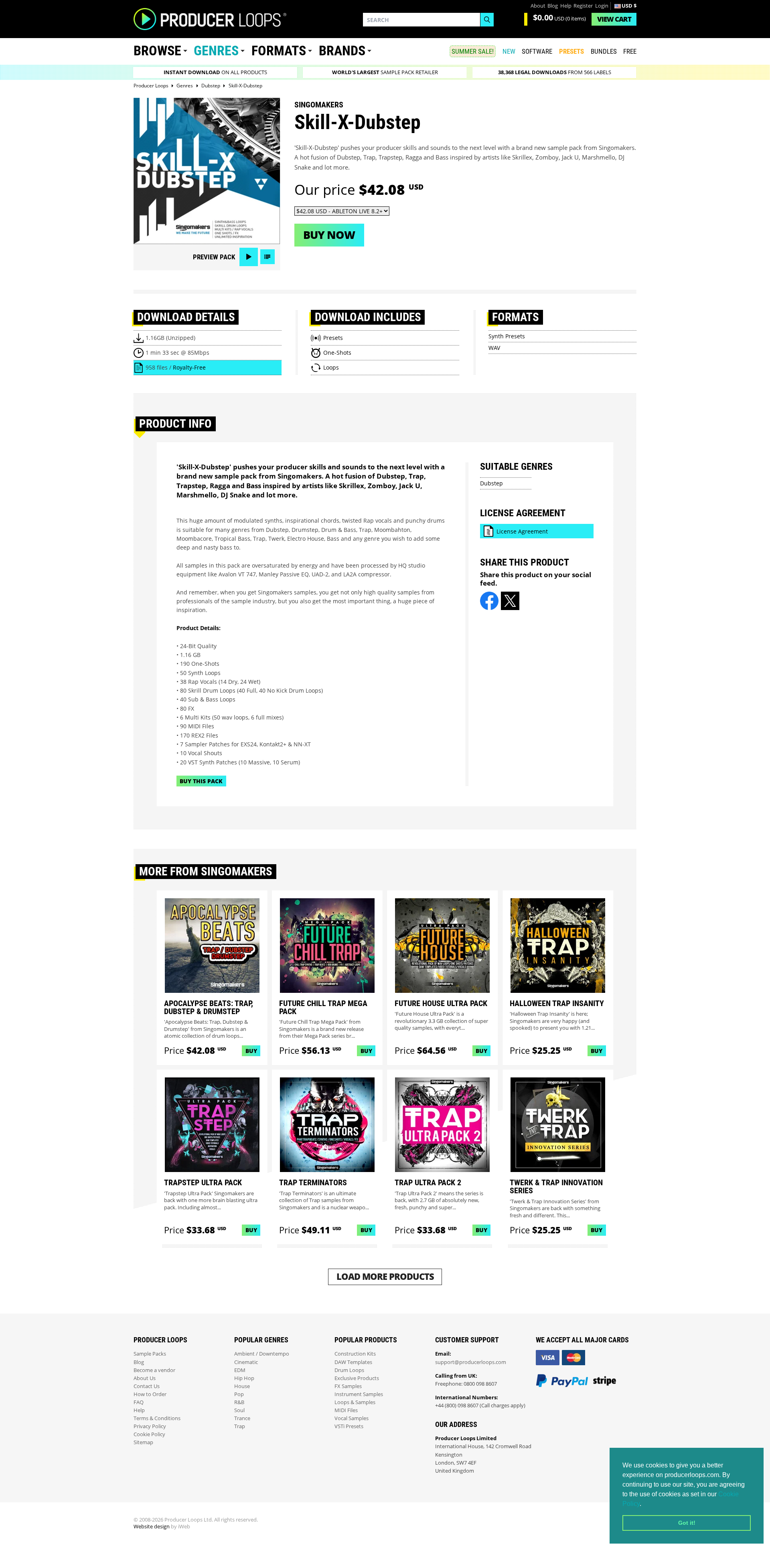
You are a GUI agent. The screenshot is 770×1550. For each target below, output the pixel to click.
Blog (552, 5)
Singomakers (318, 104)
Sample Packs (150, 1353)
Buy (251, 1051)
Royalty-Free (189, 367)
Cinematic (246, 1362)
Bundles (604, 51)
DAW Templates (353, 1362)
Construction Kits (355, 1353)
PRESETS (571, 51)
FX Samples (348, 1386)
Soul (239, 1410)
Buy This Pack (201, 781)
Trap (239, 1426)
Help (565, 5)
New (509, 51)
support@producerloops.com (470, 1362)
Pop (239, 1394)
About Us (145, 1378)
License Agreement (522, 531)
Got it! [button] (686, 1523)
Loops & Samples (354, 1402)
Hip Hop (244, 1378)
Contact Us (147, 1386)
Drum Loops (349, 1370)
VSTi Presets (348, 1426)
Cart (614, 19)
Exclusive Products (356, 1378)
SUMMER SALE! (473, 51)
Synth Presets (506, 336)
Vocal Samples (351, 1418)
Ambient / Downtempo (261, 1353)
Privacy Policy (150, 1426)
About (538, 5)
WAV (494, 348)
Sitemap (143, 1442)
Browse (157, 51)
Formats (278, 51)
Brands (342, 51)
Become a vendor (154, 1370)
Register (583, 5)
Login (601, 5)
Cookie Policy (149, 1434)
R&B (239, 1402)
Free (629, 51)
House (242, 1386)
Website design (152, 1526)
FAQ (139, 1402)
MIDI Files (346, 1410)
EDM (239, 1370)
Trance (242, 1418)
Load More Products (385, 1276)
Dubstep (491, 483)
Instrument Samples (358, 1394)
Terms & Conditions (157, 1418)
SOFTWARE (537, 51)
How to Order (150, 1394)
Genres (216, 51)
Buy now (329, 234)
